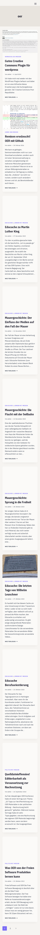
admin (9, 74)
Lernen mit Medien (21, 223)
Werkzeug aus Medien (13, 56)
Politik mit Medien (12, 770)
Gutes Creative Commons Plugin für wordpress (17, 65)
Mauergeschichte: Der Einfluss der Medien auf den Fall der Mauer (19, 322)
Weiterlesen (11, 97)
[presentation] (20, 41)
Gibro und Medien (11, 132)
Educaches (9, 223)
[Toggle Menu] (35, 4)
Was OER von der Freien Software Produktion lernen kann (19, 872)
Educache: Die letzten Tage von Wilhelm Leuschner (18, 590)
